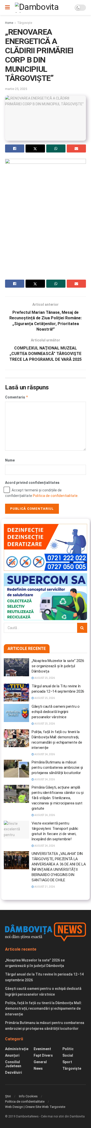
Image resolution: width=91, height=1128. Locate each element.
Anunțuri (12, 1055)
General (40, 1062)
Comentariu (16, 397)
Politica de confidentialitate (55, 496)
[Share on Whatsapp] (55, 148)
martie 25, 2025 (16, 89)
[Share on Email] (76, 148)
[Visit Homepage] (42, 8)
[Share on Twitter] (35, 148)
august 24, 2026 (44, 754)
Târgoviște (24, 23)
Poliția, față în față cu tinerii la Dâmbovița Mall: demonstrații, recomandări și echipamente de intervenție (43, 1008)
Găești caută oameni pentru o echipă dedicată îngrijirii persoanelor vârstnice (56, 711)
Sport (67, 1062)
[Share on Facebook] (14, 148)
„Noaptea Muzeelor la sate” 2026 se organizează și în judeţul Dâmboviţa (58, 666)
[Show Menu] (7, 7)
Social (67, 1055)
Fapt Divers (43, 1055)
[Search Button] (82, 628)
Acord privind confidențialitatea (32, 483)
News (38, 1068)
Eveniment (42, 1049)
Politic (68, 1049)
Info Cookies (28, 1096)
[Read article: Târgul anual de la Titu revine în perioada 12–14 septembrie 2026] (16, 693)
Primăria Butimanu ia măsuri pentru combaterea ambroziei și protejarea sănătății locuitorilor (57, 767)
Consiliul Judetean (13, 1064)
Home (9, 23)
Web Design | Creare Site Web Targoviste (35, 1107)
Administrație (16, 1049)
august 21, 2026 (44, 886)
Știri (8, 1096)
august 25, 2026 (44, 678)
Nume (10, 460)
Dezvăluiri (13, 1072)
